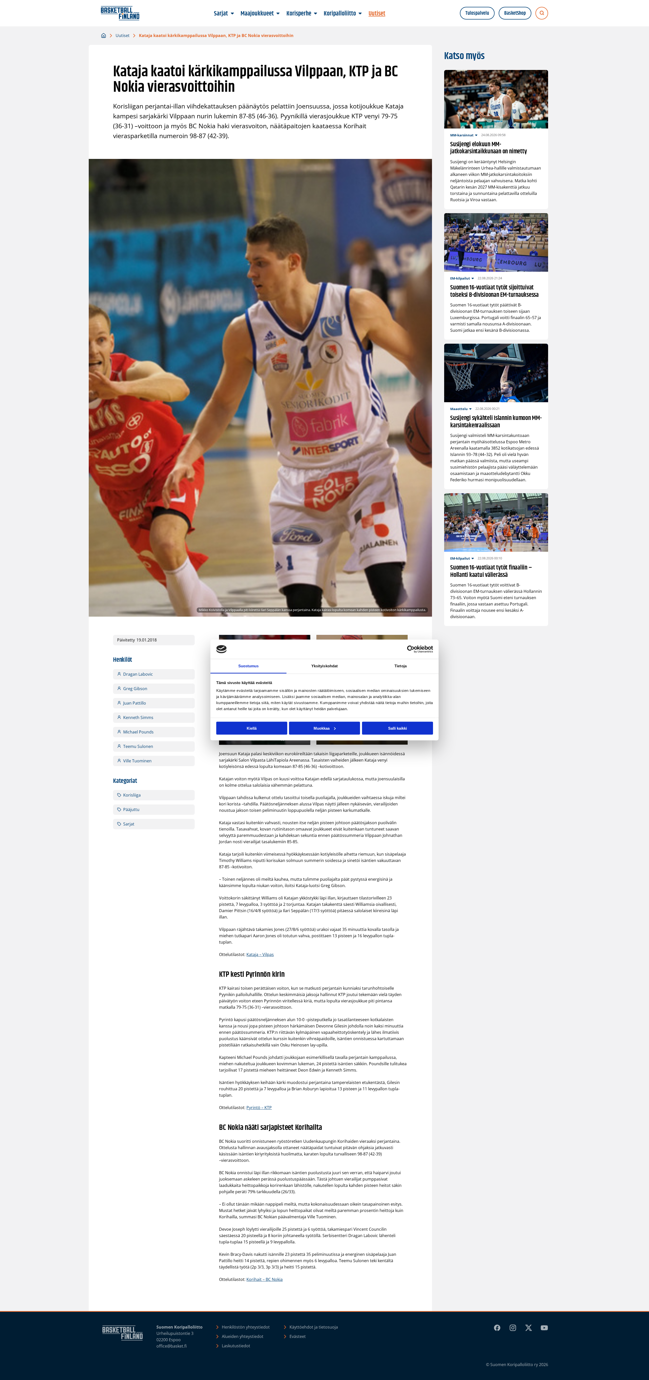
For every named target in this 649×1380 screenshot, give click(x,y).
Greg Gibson (135, 688)
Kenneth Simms (138, 717)
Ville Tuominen (137, 761)
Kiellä (252, 728)
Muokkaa (322, 728)
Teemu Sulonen (138, 746)
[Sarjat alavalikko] (232, 13)
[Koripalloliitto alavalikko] (360, 13)
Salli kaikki (397, 728)
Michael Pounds (138, 732)
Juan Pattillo (134, 703)
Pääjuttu (131, 809)
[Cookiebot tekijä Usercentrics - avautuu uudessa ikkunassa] (411, 649)
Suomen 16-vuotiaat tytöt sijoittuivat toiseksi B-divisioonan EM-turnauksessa (494, 291)
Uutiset (123, 35)
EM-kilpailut (460, 278)
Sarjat (128, 824)
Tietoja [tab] (400, 666)
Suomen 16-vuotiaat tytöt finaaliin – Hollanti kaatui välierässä (491, 571)
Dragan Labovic (138, 674)
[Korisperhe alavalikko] (315, 13)
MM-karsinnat (462, 135)
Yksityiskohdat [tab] (324, 666)
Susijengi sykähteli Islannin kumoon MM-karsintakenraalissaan (496, 422)
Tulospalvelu (477, 13)
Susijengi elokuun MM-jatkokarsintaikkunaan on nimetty (488, 148)
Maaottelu (459, 409)
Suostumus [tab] (248, 666)
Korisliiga (132, 795)
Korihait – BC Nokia (264, 1279)
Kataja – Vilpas (260, 954)
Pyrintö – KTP (259, 1107)
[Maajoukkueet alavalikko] (278, 13)
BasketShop (515, 13)
